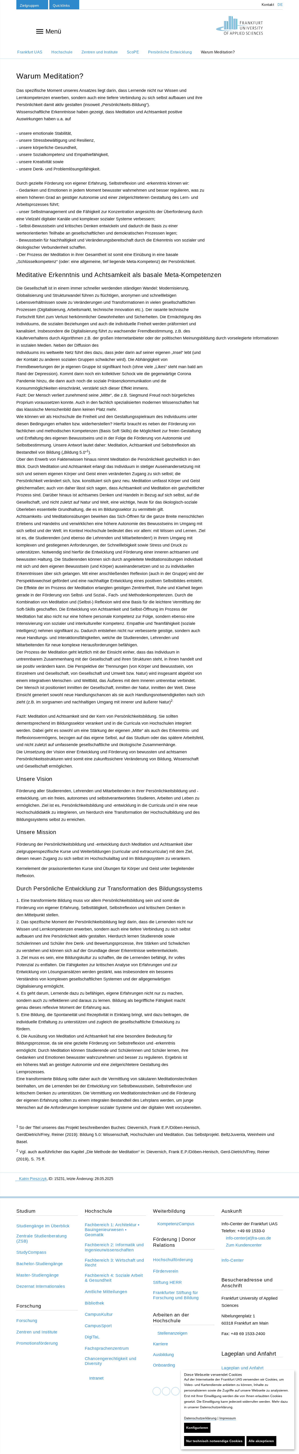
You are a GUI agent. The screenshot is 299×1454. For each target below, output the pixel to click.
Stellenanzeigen (172, 1333)
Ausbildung (163, 1354)
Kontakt (267, 5)
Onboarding (164, 1365)
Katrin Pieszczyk (33, 1179)
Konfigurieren (197, 1428)
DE (280, 5)
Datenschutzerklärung (200, 1418)
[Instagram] (175, 1391)
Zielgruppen (29, 5)
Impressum (227, 1418)
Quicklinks (61, 5)
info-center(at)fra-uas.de (248, 1238)
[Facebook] (156, 1391)
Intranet (96, 1378)
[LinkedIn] (166, 1391)
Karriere (160, 1344)
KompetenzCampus (175, 1224)
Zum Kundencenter (244, 1245)
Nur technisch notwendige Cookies (214, 1441)
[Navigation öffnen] (39, 31)
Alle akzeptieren (261, 1441)
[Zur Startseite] (239, 25)
